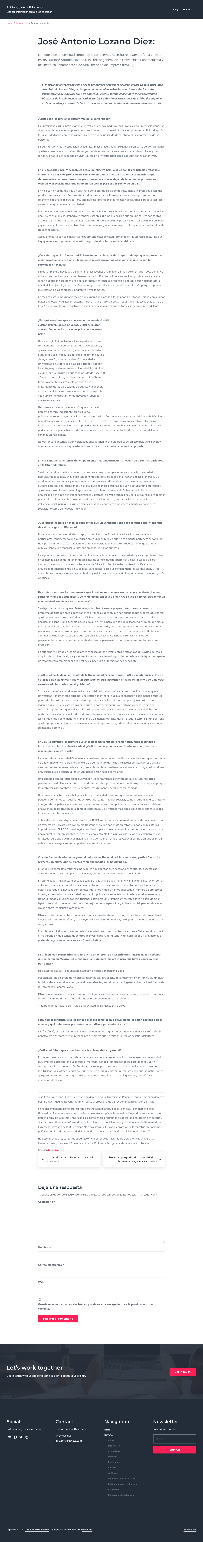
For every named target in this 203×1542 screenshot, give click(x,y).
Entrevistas (19, 23)
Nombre (44, 1247)
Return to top (189, 1530)
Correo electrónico (51, 1265)
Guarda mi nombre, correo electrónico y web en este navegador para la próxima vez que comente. (95, 1306)
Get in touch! (183, 1371)
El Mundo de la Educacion (25, 7)
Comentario (46, 1202)
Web (41, 1282)
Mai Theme (87, 1530)
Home (9, 23)
